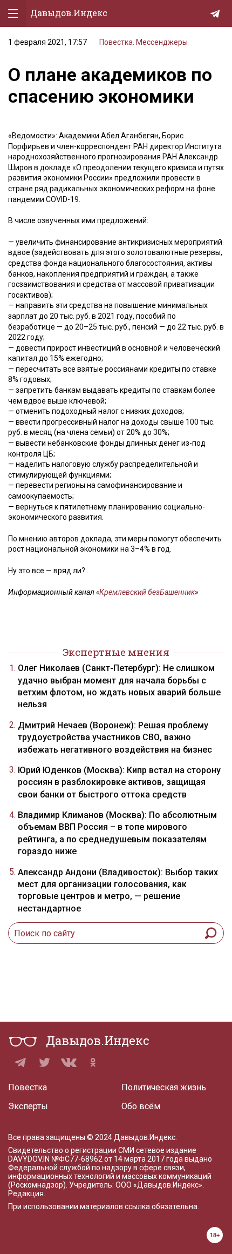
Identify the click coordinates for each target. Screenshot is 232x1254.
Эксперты (28, 1106)
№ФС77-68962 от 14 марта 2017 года (117, 1159)
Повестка (27, 1087)
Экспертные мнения (116, 652)
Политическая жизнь (163, 1087)
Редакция (26, 1193)
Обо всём (140, 1106)
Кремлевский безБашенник (147, 592)
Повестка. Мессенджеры (143, 42)
